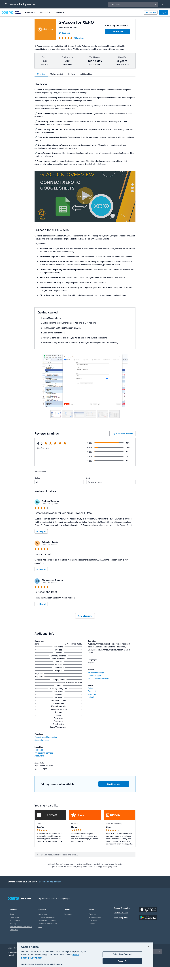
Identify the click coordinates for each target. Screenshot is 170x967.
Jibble (108, 826)
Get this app (117, 31)
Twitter (90, 688)
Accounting (39, 755)
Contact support (94, 675)
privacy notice (35, 957)
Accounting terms (121, 917)
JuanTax (40, 826)
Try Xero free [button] (150, 12)
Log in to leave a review (122, 433)
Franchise (39, 749)
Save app (66, 32)
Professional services (44, 752)
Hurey (74, 826)
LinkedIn (91, 697)
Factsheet (92, 914)
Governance (14, 917)
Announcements (95, 917)
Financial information (46, 917)
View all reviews (85, 615)
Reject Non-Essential (122, 954)
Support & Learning (122, 908)
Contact (92, 923)
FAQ (40, 926)
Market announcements (48, 920)
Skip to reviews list (50, 444)
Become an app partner (50, 881)
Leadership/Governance (48, 923)
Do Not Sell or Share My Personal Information (42, 964)
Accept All (122, 961)
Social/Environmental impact (21, 926)
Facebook (92, 691)
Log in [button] (163, 12)
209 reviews (79, 38)
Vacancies (68, 914)
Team (12, 914)
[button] (85, 196)
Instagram (92, 694)
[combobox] (88, 854)
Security (13, 923)
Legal (10, 947)
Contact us (14, 929)
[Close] (162, 4)
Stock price (43, 914)
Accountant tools (42, 739)
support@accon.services (98, 678)
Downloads (93, 920)
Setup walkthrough (96, 672)
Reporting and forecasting (46, 736)
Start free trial (113, 784)
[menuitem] (30, 12)
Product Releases (121, 912)
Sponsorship (15, 920)
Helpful (42, 531)
